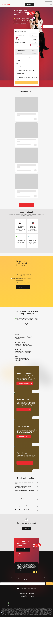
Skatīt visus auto (25, 205)
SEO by (35, 604)
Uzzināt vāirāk (34, 77)
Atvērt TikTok (26, 528)
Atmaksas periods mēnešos (21, 42)
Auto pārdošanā (23, 596)
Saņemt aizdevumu (22, 409)
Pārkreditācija (23, 595)
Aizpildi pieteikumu (48, 1)
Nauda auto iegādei (23, 593)
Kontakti (32, 596)
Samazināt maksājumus (23, 463)
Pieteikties (29, 4)
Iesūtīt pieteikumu (20, 82)
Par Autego (31, 593)
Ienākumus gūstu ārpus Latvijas (25, 70)
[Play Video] (26, 324)
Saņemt (49, 583)
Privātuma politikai (31, 78)
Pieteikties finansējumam (23, 383)
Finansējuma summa (19, 35)
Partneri (32, 595)
